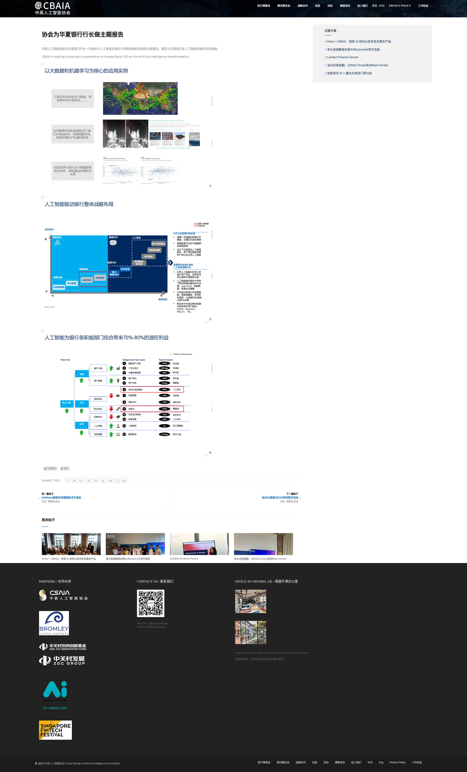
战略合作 (303, 5)
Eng (382, 5)
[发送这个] (117, 480)
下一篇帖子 (280, 495)
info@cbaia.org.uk (155, 627)
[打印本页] (124, 480)
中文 (374, 5)
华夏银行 (51, 468)
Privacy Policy (400, 5)
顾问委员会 (283, 5)
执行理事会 (263, 5)
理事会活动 (54, 501)
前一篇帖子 (61, 495)
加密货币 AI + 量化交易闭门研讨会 (349, 73)
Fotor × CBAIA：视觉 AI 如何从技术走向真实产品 (69, 558)
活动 (330, 5)
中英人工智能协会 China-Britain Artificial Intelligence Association (82, 763)
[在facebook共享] (67, 480)
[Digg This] (110, 480)
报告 (66, 468)
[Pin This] (89, 480)
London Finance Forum (184, 558)
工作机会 (423, 5)
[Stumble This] (103, 480)
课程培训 (345, 5)
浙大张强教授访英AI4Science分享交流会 (128, 558)
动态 (317, 5)
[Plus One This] (81, 480)
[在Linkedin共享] (96, 480)
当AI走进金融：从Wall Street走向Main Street (260, 558)
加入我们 (362, 5)
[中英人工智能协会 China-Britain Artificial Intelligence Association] (52, 15)
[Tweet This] (74, 480)
